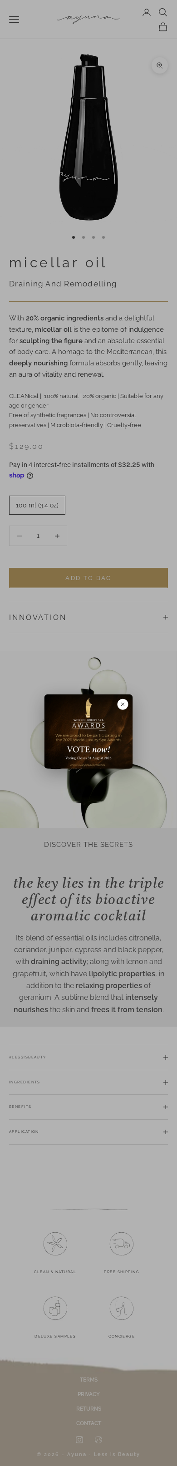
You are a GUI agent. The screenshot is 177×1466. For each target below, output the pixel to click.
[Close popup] (123, 704)
